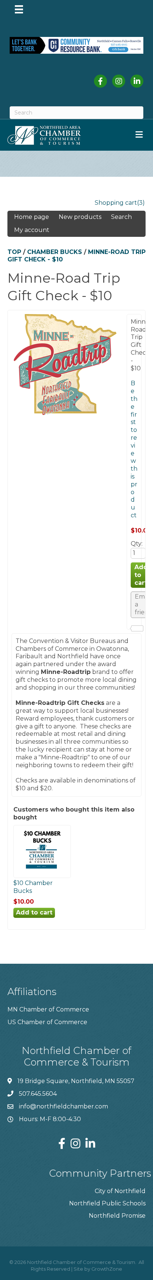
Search (121, 216)
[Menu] (19, 9)
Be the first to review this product (134, 449)
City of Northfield (120, 1191)
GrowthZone (106, 1269)
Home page (31, 216)
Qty (136, 543)
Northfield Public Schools (107, 1203)
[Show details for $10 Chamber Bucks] (42, 873)
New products (80, 216)
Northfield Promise (117, 1215)
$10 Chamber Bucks (33, 886)
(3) (141, 202)
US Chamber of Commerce (47, 1022)
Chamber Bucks (54, 251)
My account (31, 229)
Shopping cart (116, 202)
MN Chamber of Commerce (48, 1009)
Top (14, 251)
